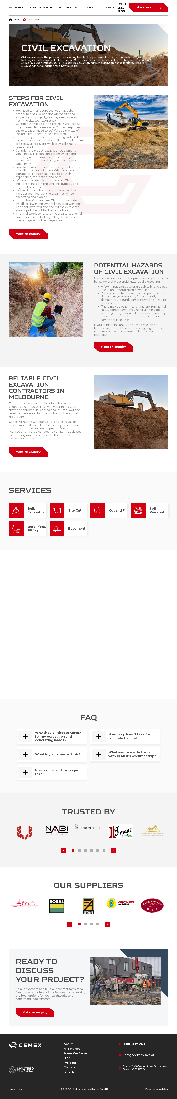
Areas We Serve (75, 1053)
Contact (108, 7)
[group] (25, 903)
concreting (45, 431)
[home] (10, 7)
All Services (72, 1048)
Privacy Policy (16, 1089)
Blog (67, 1058)
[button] (40, 8)
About (91, 7)
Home (19, 7)
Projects (70, 1063)
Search (69, 1072)
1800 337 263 (121, 7)
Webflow (163, 1089)
